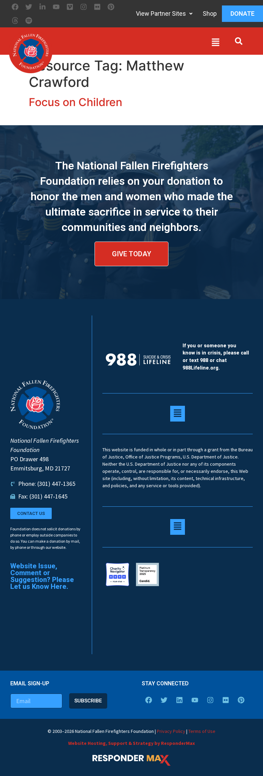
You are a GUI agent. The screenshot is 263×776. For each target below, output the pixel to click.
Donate (242, 13)
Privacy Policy (171, 731)
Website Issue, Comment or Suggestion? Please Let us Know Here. (42, 576)
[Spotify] (29, 20)
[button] (138, 44)
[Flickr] (97, 7)
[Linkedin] (179, 700)
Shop (210, 13)
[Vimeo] (70, 7)
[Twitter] (29, 7)
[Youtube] (56, 7)
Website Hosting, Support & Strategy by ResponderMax (131, 743)
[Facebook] (15, 7)
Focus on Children (75, 102)
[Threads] (15, 20)
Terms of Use (201, 731)
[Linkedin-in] (42, 7)
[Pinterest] (111, 7)
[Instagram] (83, 7)
